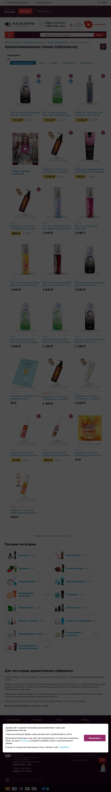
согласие (25, 740)
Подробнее (64, 747)
